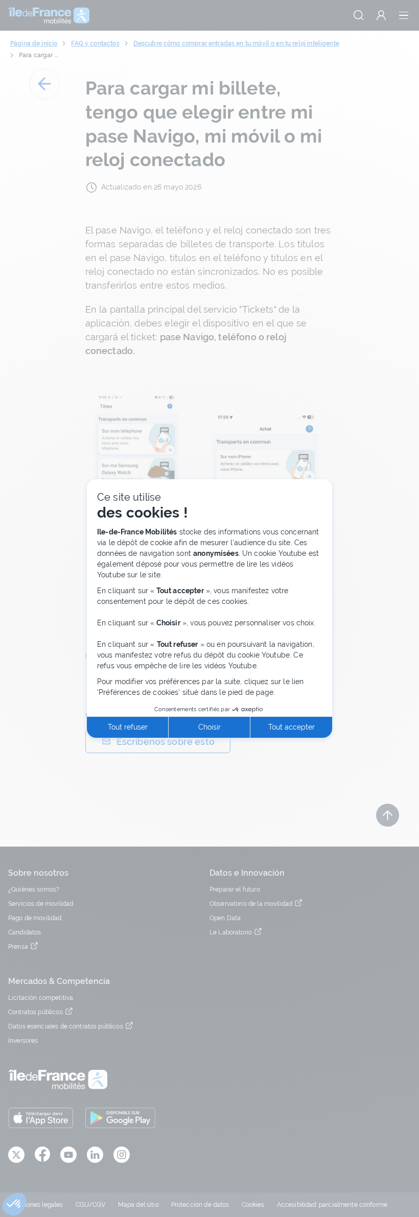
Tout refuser (128, 727)
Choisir (209, 727)
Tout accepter (291, 727)
